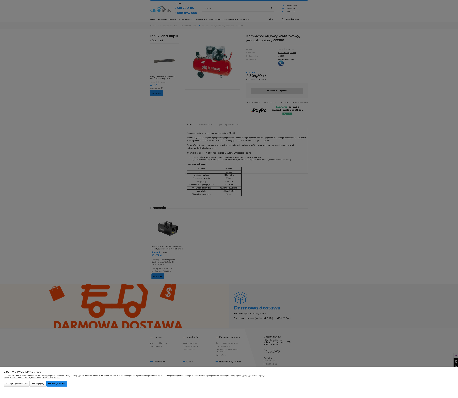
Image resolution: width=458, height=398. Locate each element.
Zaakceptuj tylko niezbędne (17, 384)
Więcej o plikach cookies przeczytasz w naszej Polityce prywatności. (32, 378)
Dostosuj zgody (38, 384)
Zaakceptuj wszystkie (56, 384)
